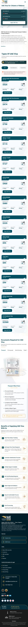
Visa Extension (13, 67)
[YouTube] (10, 601)
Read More (3, 46)
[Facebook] (3, 601)
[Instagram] (13, 601)
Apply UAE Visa (14, 22)
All (4, 67)
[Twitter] (5, 601)
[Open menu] (25, 2)
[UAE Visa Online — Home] (4, 2)
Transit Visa (23, 67)
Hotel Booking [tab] (18, 350)
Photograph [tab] (10, 350)
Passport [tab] (3, 350)
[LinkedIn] (8, 601)
